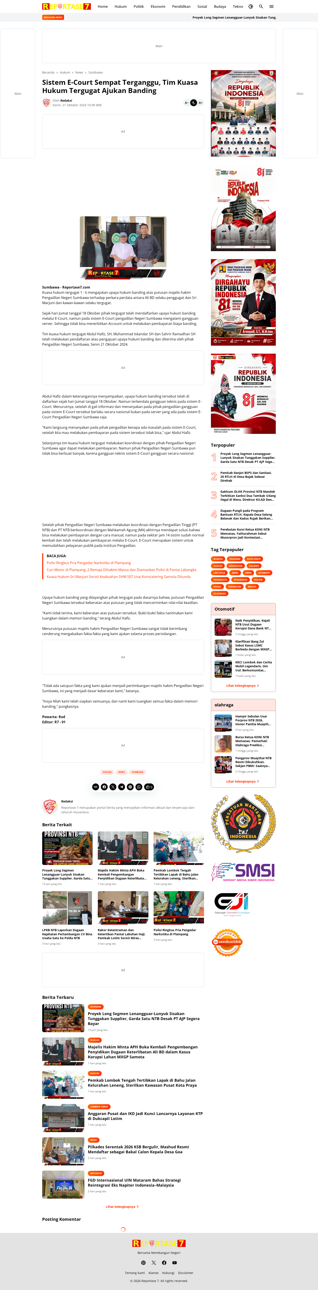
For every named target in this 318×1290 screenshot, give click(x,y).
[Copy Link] (95, 786)
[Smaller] (186, 102)
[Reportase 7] (66, 6)
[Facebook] (104, 786)
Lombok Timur (99, 1106)
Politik (139, 6)
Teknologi (241, 6)
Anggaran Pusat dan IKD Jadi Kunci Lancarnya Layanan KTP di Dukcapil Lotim (145, 1116)
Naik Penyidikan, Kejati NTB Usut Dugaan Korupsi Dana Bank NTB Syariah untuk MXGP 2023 (253, 625)
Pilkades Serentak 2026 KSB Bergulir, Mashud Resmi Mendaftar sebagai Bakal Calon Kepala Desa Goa (138, 1149)
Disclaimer (185, 1273)
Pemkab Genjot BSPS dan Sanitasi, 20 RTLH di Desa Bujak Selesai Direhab (246, 477)
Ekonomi (158, 6)
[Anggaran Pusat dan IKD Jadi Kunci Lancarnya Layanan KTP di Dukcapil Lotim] (63, 1118)
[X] (112, 786)
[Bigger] (200, 102)
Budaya (220, 6)
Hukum (121, 6)
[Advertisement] (123, 182)
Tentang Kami (135, 1273)
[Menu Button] (271, 6)
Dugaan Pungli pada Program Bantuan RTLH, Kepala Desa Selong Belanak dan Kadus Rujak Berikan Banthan (246, 515)
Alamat (153, 1273)
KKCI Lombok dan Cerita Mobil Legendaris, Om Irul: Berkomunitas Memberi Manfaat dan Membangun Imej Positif (253, 666)
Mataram (96, 1173)
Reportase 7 (150, 1281)
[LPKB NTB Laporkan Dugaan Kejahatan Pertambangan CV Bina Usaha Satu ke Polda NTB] (67, 908)
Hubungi (168, 1273)
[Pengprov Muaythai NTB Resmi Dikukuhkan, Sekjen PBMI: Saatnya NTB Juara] (223, 764)
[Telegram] (121, 786)
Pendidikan (181, 6)
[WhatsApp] (138, 786)
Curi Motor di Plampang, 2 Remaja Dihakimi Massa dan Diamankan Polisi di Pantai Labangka (121, 569)
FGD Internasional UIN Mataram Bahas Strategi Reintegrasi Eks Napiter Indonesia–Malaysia (134, 1183)
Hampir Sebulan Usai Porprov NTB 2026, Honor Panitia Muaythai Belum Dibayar (253, 720)
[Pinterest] (130, 786)
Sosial (202, 6)
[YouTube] (174, 1262)
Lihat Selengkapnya (120, 1207)
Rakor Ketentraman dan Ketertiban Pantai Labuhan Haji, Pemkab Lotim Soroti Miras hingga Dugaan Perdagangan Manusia (121, 934)
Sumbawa (137, 771)
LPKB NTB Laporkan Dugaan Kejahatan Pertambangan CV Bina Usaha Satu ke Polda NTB (67, 934)
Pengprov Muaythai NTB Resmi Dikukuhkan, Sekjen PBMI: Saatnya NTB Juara (253, 762)
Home (103, 6)
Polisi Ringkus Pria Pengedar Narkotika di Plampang (89, 562)
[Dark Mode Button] (250, 6)
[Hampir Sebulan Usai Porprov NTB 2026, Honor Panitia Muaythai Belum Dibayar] (223, 723)
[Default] (193, 102)
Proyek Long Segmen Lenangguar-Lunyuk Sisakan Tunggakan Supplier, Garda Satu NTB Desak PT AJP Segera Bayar (66, 874)
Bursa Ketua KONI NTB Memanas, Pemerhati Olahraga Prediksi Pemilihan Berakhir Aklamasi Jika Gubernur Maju (253, 741)
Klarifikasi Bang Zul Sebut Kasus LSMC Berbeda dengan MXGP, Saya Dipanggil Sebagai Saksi (252, 645)
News (121, 771)
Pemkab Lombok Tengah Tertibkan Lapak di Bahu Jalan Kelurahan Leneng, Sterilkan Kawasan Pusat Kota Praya (176, 874)
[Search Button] (261, 6)
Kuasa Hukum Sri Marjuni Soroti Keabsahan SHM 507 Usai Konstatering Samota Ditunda (119, 576)
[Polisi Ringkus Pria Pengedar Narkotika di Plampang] (179, 908)
